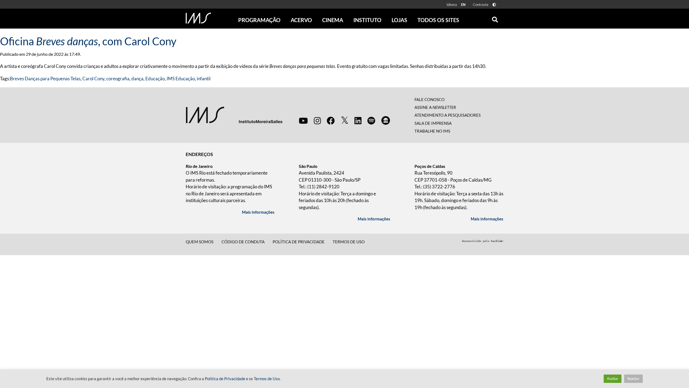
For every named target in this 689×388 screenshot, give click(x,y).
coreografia (117, 78)
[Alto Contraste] (494, 5)
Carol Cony (93, 78)
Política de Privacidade (225, 378)
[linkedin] (357, 120)
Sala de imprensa (433, 123)
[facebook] (331, 120)
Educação (155, 78)
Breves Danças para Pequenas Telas (45, 78)
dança (137, 78)
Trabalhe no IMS (432, 131)
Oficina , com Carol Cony (88, 41)
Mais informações (258, 212)
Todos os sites (438, 20)
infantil (203, 78)
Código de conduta (243, 241)
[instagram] (317, 120)
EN (463, 4)
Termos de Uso (349, 241)
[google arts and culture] (385, 120)
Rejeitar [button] (633, 378)
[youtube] (303, 120)
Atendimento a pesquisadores (447, 115)
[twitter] (345, 120)
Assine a (435, 107)
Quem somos (199, 241)
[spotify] (371, 120)
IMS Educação (181, 78)
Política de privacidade (299, 241)
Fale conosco (429, 99)
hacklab (497, 241)
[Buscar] (495, 18)
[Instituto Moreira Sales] (234, 114)
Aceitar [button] (612, 378)
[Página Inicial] (198, 18)
